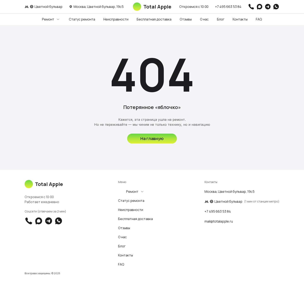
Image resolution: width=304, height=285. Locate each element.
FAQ (259, 19)
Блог (220, 19)
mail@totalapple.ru (219, 221)
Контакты (240, 19)
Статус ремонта (82, 19)
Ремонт (48, 19)
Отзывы (186, 19)
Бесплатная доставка (154, 19)
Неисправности (115, 19)
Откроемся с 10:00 (193, 6)
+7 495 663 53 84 (228, 6)
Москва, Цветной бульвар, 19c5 (230, 191)
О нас (204, 19)
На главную (152, 138)
